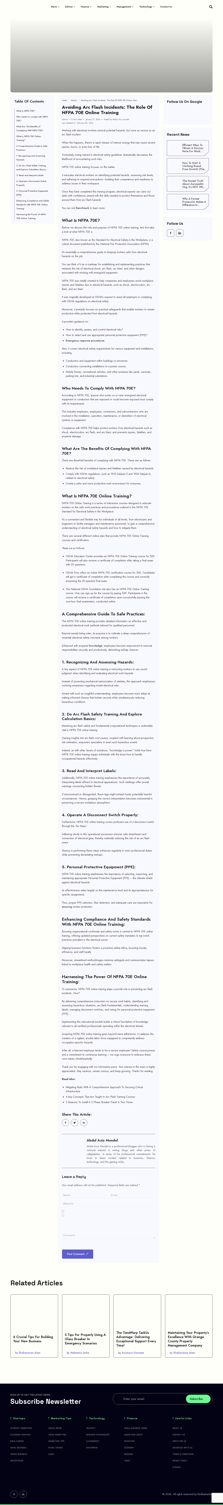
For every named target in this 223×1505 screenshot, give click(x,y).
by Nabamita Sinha (78, 1353)
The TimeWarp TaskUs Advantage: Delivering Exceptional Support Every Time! (136, 1339)
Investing (129, 1441)
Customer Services (20, 1434)
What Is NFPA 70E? (25, 110)
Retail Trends (55, 1447)
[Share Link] (65, 1122)
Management (124, 6)
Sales (51, 1454)
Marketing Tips (61, 1418)
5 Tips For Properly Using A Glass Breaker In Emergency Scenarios (85, 1339)
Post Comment (76, 1254)
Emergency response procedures (85, 341)
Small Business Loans (135, 1428)
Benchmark (82, 208)
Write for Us (179, 1441)
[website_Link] (170, 233)
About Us (177, 1428)
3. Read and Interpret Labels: (30, 175)
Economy (129, 1447)
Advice (69, 6)
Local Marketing (57, 1434)
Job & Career (17, 1441)
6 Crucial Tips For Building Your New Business (33, 1339)
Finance (85, 6)
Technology (145, 6)
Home (64, 100)
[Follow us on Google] (188, 114)
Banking (128, 1454)
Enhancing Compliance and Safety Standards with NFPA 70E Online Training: (32, 204)
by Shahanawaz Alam (27, 1353)
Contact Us (166, 6)
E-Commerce (92, 1441)
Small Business (18, 1447)
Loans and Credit (133, 1434)
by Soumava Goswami (131, 1353)
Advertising (16, 1460)
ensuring (67, 907)
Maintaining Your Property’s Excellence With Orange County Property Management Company (188, 1339)
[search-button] (211, 6)
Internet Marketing (21, 1428)
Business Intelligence (98, 1434)
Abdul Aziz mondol (102, 1140)
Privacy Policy (180, 1460)
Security (91, 1428)
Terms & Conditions (183, 1454)
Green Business (18, 1454)
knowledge (95, 646)
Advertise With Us (182, 1447)
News (54, 6)
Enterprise (92, 1447)
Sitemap (177, 1467)
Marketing (103, 6)
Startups (19, 1418)
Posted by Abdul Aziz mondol (116, 119)
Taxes (127, 1460)
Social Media (55, 1428)
